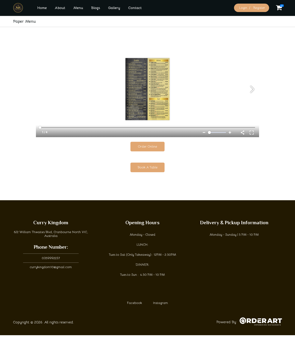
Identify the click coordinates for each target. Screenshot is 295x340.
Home (42, 8)
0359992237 (51, 258)
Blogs (95, 8)
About (60, 8)
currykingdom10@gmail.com (51, 267)
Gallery (114, 8)
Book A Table (148, 167)
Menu (78, 8)
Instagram (160, 303)
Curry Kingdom (50, 223)
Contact (135, 8)
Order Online (147, 147)
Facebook (134, 303)
